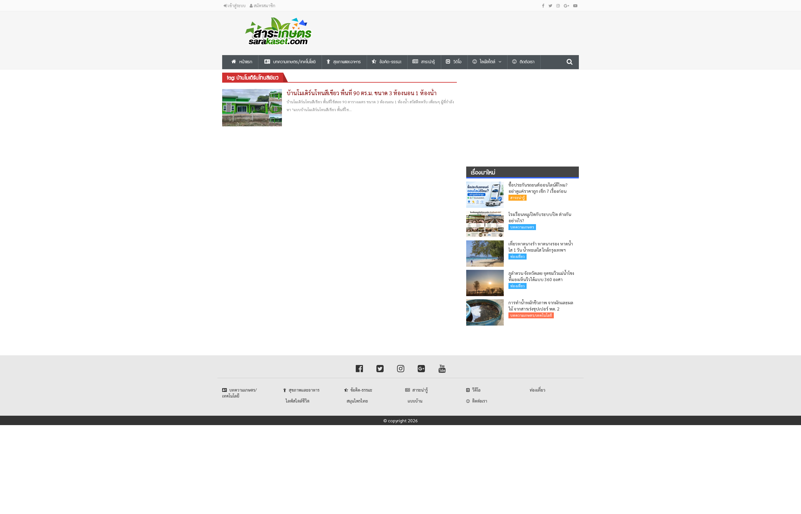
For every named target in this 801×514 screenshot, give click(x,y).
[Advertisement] (461, 25)
